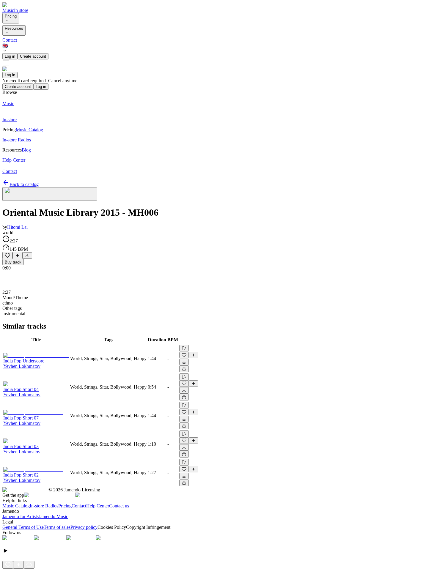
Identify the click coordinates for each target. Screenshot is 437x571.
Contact (9, 39)
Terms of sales (57, 527)
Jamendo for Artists (20, 516)
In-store (21, 10)
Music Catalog (16, 505)
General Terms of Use (23, 527)
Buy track (13, 262)
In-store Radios (44, 505)
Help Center (97, 505)
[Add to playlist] (17, 255)
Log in (10, 56)
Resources (14, 28)
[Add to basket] (184, 368)
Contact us (119, 505)
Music (8, 10)
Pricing (11, 16)
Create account (33, 56)
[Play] (49, 194)
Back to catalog (24, 184)
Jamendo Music (53, 516)
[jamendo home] (12, 4)
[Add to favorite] (7, 255)
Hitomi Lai (17, 227)
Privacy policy (84, 527)
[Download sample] (27, 255)
